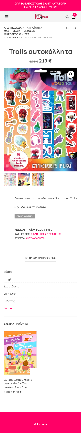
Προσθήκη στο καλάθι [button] (33, 371)
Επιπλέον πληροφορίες (40, 258)
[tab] (40, 258)
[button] (7, 16)
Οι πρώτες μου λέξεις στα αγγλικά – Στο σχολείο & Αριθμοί (18, 383)
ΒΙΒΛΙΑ (16, 31)
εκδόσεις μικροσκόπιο (19, 32)
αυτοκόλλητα (35, 238)
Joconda (9, 308)
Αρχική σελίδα (13, 27)
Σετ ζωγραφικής (16, 36)
